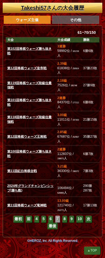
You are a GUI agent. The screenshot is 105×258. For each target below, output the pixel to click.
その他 (75, 20)
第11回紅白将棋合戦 (22, 171)
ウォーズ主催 (27, 20)
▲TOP (92, 250)
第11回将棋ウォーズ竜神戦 (27, 205)
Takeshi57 (34, 8)
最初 (18, 219)
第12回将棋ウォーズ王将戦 (27, 136)
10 (80, 219)
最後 (52, 226)
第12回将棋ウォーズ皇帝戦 (27, 68)
